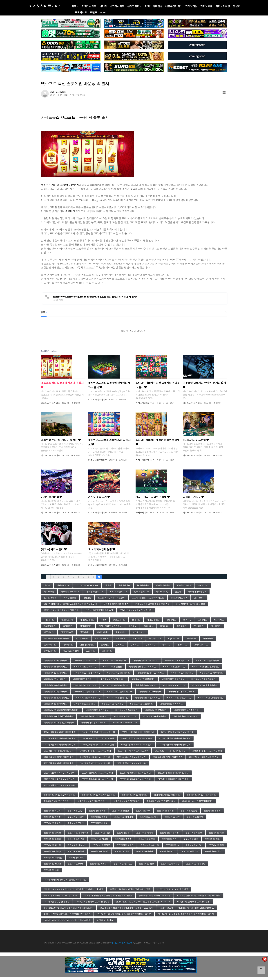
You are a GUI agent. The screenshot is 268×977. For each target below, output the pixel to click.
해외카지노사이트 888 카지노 (167, 794)
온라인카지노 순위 (179, 597)
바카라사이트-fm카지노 (112, 703)
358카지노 (90, 650)
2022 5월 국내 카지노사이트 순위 (167, 757)
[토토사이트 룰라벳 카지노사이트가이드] (197, 33)
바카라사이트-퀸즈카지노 (55, 685)
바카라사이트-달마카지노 (126, 710)
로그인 (103, 12)
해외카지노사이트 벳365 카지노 (161, 801)
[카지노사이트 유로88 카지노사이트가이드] (134, 67)
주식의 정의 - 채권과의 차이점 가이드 (60, 895)
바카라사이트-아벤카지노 (55, 703)
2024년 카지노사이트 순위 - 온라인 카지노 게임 (65, 879)
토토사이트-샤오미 (193, 845)
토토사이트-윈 (123, 832)
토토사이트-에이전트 (170, 863)
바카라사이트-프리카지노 (85, 666)
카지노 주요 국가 (97, 497)
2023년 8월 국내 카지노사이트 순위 (98, 738)
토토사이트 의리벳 (99, 816)
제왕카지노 (165, 626)
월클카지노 (121, 632)
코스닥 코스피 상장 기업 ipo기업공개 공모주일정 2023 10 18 (143, 901)
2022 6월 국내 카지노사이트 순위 (131, 757)
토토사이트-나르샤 (99, 851)
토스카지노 (199, 626)
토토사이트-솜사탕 (52, 832)
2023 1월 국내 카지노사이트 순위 (59, 750)
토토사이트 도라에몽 (149, 816)
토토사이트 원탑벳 (120, 810)
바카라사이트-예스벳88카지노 (93, 716)
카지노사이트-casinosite (87, 585)
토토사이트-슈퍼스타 (149, 845)
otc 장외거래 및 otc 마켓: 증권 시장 (172, 889)
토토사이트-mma (75, 863)
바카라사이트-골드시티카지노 (142, 666)
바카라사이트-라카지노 (83, 679)
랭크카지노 (68, 626)
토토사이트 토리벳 (75, 823)
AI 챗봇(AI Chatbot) (105, 920)
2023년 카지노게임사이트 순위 (111, 597)
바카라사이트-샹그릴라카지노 (187, 710)
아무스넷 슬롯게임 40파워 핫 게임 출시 (204, 382)
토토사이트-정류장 (213, 851)
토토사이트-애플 (212, 838)
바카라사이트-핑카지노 (145, 685)
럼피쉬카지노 (82, 638)
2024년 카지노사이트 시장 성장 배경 (136, 610)
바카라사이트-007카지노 (156, 710)
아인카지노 (182, 626)
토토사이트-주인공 (101, 845)
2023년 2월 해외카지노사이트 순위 (173, 779)
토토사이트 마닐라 (52, 810)
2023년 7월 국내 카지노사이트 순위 (136, 738)
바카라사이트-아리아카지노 (204, 685)
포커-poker (199, 597)
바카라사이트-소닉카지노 (55, 672)
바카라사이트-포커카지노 (118, 672)
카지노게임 (191, 6)
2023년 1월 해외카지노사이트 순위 (59, 785)
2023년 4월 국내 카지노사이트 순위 (98, 744)
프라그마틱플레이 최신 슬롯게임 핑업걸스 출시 (158, 385)
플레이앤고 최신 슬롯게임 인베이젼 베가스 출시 (109, 385)
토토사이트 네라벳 (75, 816)
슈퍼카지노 (148, 626)
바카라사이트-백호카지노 (55, 691)
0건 (54, 95)
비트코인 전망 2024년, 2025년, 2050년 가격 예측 (198, 895)
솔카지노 (136, 619)
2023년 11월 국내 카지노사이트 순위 (138, 732)
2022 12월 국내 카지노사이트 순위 (95, 750)
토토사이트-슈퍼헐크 (123, 863)
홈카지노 (105, 644)
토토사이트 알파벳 (52, 823)
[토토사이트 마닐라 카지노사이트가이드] (70, 23)
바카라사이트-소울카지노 (141, 703)
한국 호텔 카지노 (141, 591)
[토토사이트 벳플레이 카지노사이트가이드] (134, 33)
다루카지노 (68, 644)
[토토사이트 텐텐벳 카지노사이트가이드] (197, 23)
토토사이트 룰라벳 (165, 810)
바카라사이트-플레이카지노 (119, 691)
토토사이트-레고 (190, 838)
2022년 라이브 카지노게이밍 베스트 (148, 597)
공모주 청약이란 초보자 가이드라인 (154, 895)
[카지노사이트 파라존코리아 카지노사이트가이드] (134, 45)
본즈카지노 (182, 644)
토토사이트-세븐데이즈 (78, 832)
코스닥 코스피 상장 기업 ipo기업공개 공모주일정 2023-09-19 (124, 914)
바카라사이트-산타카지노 (55, 666)
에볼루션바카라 (184, 585)
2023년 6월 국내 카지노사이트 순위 (174, 738)
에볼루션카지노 (173, 6)
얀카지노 (166, 644)
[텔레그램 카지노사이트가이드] (197, 45)
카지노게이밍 (223, 6)
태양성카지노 (155, 638)
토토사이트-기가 (169, 838)
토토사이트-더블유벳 (169, 832)
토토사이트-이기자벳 (195, 863)
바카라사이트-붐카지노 (117, 697)
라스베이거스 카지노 (70, 591)
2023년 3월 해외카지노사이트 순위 (135, 779)
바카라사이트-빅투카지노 (211, 672)
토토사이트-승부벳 (75, 851)
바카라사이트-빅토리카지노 (147, 697)
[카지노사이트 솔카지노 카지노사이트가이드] (134, 56)
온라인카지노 (134, 6)
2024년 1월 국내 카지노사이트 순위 (60, 732)
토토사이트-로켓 (167, 851)
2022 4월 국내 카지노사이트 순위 (204, 757)
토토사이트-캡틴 (146, 863)
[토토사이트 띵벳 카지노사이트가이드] (70, 33)
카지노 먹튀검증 (153, 6)
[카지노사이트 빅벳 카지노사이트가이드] (70, 56)
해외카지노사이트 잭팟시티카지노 (197, 801)
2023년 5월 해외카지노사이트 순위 (59, 779)
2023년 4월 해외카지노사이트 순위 (97, 779)
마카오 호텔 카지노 (118, 591)
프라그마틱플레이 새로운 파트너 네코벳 (158, 439)
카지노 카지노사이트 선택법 (151, 497)
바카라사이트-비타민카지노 (177, 660)
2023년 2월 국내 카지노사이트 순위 (174, 744)
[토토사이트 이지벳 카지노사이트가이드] (197, 67)
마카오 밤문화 (69, 597)
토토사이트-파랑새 (144, 851)
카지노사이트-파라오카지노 (56, 638)
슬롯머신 (70, 211)
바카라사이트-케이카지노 (85, 685)
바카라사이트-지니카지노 (55, 660)
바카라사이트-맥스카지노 (154, 716)
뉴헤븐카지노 (50, 626)
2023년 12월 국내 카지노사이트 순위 (98, 732)
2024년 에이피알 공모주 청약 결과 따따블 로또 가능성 (108, 895)
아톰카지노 (49, 632)
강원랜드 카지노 (192, 497)
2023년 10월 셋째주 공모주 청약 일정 (92, 901)
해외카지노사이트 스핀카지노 (57, 801)
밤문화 (236, 6)
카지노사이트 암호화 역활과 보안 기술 (152, 603)
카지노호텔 (206, 6)
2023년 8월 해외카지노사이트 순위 (97, 772)
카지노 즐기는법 (50, 497)
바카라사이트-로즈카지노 (174, 666)
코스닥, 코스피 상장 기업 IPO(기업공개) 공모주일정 (67, 920)
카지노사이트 (89, 6)
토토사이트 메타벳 (99, 823)
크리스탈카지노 (102, 638)
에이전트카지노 (87, 619)
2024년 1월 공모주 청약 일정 (56, 901)
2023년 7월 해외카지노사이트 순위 (135, 772)
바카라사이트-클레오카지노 (179, 697)
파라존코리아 (67, 619)
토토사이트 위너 (143, 810)
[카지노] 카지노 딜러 (52, 549)
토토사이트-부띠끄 (189, 851)
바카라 (103, 6)
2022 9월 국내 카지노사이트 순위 (207, 750)
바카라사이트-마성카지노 (143, 679)
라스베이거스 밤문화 (197, 591)
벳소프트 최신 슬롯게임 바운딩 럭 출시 (62, 382)
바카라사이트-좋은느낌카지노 (150, 672)
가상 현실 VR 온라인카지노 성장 (190, 603)
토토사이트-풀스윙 (52, 845)
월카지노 (132, 626)
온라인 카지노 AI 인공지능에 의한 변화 (61, 610)
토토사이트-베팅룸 (98, 863)
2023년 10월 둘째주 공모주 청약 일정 (193, 901)
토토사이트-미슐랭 (193, 832)
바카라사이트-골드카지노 (97, 710)
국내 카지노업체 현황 (100, 549)
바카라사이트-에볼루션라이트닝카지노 (61, 710)
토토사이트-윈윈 (216, 845)
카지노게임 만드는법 (194, 439)
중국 (132, 189)
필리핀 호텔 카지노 (94, 591)
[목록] (224, 92)
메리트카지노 (153, 619)
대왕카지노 (49, 619)
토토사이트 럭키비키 (123, 816)
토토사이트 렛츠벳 (189, 810)
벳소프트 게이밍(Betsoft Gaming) (60, 185)
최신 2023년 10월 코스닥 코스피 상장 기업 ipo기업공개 (68, 907)
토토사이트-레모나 (146, 838)
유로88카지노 (119, 619)
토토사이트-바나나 (144, 832)
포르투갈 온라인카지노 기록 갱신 (59, 439)
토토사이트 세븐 (172, 816)
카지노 (75, 6)
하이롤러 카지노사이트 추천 (116, 603)
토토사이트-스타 (51, 870)
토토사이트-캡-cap (52, 851)
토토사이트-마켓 (76, 857)
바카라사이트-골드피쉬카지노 (181, 691)
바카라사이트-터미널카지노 (203, 679)
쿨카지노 (120, 644)
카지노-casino (63, 585)
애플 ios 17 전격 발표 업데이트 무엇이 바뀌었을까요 (67, 914)
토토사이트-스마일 (123, 838)
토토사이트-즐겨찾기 (77, 845)
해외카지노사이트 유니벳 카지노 (92, 801)
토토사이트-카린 (216, 832)
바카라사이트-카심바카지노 (185, 716)
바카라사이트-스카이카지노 (56, 697)
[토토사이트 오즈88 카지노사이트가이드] (70, 45)
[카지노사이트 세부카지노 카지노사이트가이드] (134, 23)
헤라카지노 (219, 619)
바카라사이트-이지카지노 (182, 672)
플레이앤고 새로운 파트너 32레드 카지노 (109, 442)
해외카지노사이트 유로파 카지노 (201, 794)
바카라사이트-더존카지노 (171, 703)
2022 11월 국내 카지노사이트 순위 (133, 750)
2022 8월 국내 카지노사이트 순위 (59, 757)
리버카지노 (121, 638)
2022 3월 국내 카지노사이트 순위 (59, 763)
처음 (48, 577)
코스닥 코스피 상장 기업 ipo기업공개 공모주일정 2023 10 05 (127, 907)
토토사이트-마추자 (76, 838)
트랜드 (93, 12)
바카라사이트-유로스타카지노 (87, 672)
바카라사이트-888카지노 (150, 691)
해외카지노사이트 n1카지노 (134, 794)
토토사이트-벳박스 (125, 845)
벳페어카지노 (50, 644)
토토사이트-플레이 (52, 838)
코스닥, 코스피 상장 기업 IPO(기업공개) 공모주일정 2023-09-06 (186, 914)
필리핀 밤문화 (50, 597)
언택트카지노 (50, 650)
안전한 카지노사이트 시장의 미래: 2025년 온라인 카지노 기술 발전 (73, 889)
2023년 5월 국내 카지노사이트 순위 (60, 744)
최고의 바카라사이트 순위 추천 (99, 610)
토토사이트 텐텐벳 (212, 810)
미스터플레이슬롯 (71, 650)
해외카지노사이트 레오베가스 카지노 (98, 794)
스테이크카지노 (201, 644)
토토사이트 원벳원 (97, 810)
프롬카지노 (137, 638)
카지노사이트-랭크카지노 (110, 626)
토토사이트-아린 (102, 832)
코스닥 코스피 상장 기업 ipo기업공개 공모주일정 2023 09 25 (187, 907)
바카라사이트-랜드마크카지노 (205, 666)
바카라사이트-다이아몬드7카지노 (59, 722)
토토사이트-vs (172, 845)
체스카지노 (216, 626)
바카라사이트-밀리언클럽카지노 (58, 716)
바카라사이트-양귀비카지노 (112, 679)
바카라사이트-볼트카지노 (207, 660)
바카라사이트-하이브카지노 (88, 697)
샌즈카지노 (150, 644)
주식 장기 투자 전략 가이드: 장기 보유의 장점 (130, 889)
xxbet (103, 619)
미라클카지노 (139, 632)
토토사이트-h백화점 (53, 857)
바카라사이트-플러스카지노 (93, 722)
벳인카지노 (208, 638)
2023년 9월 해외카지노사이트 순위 (59, 772)
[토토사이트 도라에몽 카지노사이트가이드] (70, 67)
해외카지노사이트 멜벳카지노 (127, 801)
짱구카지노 (85, 632)
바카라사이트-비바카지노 (174, 685)
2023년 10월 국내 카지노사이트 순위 (177, 732)
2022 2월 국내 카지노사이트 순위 (95, 763)
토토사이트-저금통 (99, 838)
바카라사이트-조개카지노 (114, 660)
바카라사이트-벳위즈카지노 (115, 685)
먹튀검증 (87, 597)
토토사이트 (81, 12)
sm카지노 (187, 619)
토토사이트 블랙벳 (195, 816)
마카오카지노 (103, 632)
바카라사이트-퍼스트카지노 (124, 722)
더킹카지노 (171, 619)
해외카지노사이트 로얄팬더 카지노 (59, 794)
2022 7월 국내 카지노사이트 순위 (95, 757)
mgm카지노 (173, 638)
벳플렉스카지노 (87, 644)
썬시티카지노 (86, 626)
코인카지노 (107, 650)
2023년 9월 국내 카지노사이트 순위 (60, 738)
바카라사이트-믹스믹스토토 (145, 660)
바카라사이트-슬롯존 (112, 666)
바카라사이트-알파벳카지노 (210, 697)
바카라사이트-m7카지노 (84, 703)
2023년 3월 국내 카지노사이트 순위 (136, 744)
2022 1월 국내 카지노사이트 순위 (131, 763)
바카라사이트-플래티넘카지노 (87, 691)
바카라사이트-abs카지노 (55, 679)
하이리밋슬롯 (67, 632)
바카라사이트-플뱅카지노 (173, 679)
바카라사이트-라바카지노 (85, 660)
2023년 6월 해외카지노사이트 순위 (173, 772)
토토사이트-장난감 (52, 863)
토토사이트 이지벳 (52, 816)
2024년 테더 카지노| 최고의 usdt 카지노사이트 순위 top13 (70, 603)
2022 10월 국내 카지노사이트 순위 (170, 750)
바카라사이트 (117, 6)
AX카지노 (202, 619)
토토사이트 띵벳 (74, 810)
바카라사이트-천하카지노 (125, 716)
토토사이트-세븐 (122, 851)
